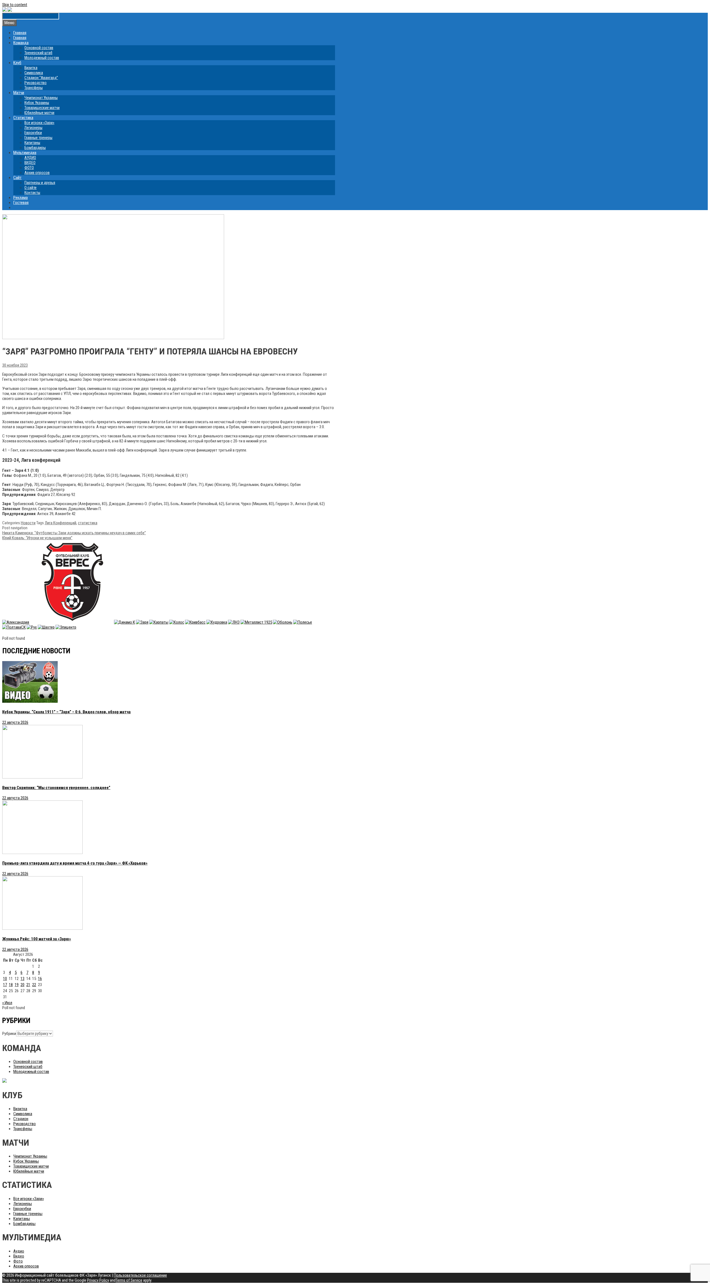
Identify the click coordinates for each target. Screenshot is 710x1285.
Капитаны (32, 142)
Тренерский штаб (38, 53)
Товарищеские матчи (42, 107)
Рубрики (9, 1033)
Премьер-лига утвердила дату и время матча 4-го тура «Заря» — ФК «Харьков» (75, 863)
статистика (87, 522)
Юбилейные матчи (39, 112)
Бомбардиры (35, 147)
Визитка (30, 67)
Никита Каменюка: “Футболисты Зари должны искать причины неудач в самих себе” (74, 532)
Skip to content (14, 4)
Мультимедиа (24, 152)
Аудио (18, 1251)
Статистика (23, 117)
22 (34, 984)
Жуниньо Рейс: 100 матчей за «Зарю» (36, 938)
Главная (19, 32)
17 (5, 984)
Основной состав (38, 48)
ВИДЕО (30, 162)
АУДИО (30, 157)
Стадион (20, 1118)
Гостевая (21, 202)
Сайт (17, 177)
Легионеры (33, 127)
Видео (18, 1256)
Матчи (18, 92)
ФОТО (29, 167)
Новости (28, 522)
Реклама (20, 197)
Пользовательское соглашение (140, 1275)
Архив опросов (37, 172)
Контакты (32, 192)
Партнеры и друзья (39, 182)
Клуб (17, 62)
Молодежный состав (41, 58)
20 (22, 984)
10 (5, 978)
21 (28, 984)
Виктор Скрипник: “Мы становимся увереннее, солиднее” (56, 787)
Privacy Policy (98, 1280)
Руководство (35, 82)
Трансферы (33, 87)
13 (22, 978)
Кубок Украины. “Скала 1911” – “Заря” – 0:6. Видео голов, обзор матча (66, 711)
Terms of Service (129, 1280)
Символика (33, 72)
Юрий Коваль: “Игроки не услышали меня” (37, 537)
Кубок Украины (36, 102)
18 (11, 984)
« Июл (7, 1002)
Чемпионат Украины (41, 97)
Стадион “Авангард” (41, 77)
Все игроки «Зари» (39, 122)
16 (40, 978)
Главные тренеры (38, 137)
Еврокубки (33, 132)
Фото (18, 1261)
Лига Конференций (60, 522)
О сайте (30, 187)
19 (17, 984)
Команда (21, 42)
